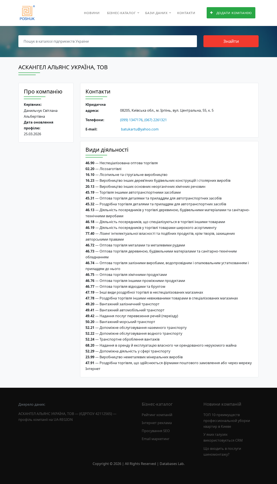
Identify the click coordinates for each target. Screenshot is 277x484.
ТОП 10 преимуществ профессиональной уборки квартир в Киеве (226, 420)
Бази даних (156, 13)
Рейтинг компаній (157, 414)
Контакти (186, 13)
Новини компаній (222, 404)
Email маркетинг (155, 438)
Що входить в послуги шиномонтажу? (222, 451)
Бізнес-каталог (121, 13)
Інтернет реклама (157, 422)
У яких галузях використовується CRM (223, 437)
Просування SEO (156, 430)
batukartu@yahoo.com (140, 129)
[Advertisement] (46, 213)
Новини (92, 13)
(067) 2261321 (155, 119)
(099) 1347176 (131, 119)
